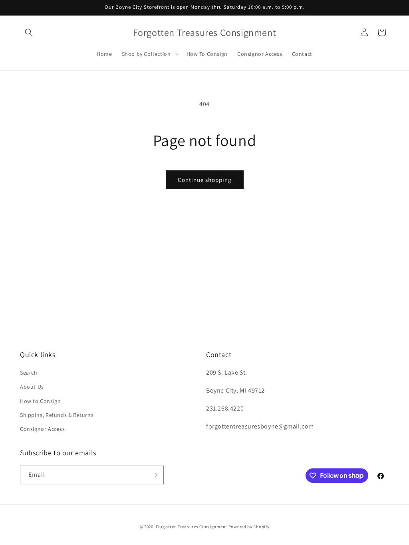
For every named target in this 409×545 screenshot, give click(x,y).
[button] (29, 32)
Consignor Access (42, 428)
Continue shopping (205, 180)
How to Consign (40, 401)
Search (29, 372)
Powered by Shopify (249, 526)
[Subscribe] (154, 475)
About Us (32, 386)
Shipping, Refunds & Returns (56, 415)
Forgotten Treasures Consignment (191, 526)
